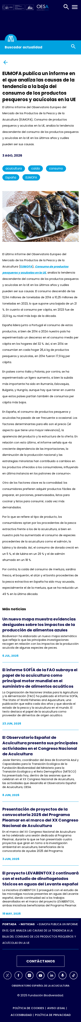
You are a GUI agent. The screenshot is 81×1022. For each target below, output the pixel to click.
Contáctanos (40, 961)
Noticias (28, 924)
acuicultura (14, 168)
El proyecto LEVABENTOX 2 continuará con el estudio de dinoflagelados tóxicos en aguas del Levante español (40, 878)
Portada (9, 924)
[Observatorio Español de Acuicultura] (42, 7)
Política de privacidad (53, 1015)
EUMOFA (31, 177)
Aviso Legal (56, 1008)
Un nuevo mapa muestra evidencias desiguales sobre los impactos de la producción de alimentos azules (39, 624)
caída (35, 168)
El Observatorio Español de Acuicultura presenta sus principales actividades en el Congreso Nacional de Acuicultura (40, 746)
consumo (56, 168)
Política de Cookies (28, 1008)
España (11, 177)
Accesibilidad (21, 1015)
